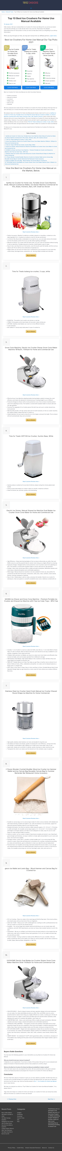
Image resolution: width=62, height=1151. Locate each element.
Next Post (51, 1099)
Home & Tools (20, 1118)
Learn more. (53, 35)
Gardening (19, 1114)
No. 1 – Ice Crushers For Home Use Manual (45, 1081)
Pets (18, 1121)
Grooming (19, 1116)
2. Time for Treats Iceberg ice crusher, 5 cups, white (18, 139)
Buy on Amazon (31, 255)
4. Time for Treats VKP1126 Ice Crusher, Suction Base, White (20, 144)
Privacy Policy (11, 1147)
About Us (44, 1147)
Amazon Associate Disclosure (33, 1147)
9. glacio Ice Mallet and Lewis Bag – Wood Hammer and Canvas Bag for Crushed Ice (26, 160)
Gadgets (19, 1112)
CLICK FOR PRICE (13, 87)
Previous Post (11, 1099)
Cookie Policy (20, 1147)
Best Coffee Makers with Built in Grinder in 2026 (7, 1114)
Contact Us (51, 1147)
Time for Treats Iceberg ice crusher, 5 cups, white (41, 121)
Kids (18, 1119)
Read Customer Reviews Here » (31, 232)
